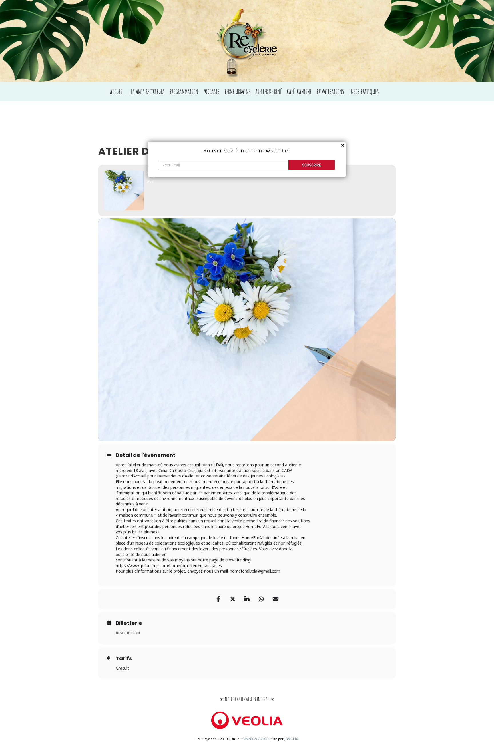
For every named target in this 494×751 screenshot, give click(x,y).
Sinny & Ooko (255, 738)
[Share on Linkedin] (247, 599)
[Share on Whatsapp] (261, 599)
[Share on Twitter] (233, 599)
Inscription (128, 632)
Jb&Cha (291, 738)
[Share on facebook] (218, 599)
